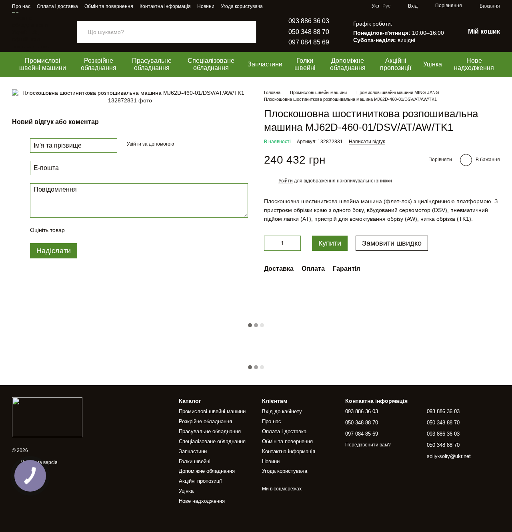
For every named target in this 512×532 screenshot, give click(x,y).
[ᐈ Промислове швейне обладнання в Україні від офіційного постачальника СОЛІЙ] (47, 417)
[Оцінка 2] (90, 230)
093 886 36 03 (308, 21)
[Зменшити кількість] (270, 243)
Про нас (21, 6)
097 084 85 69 (308, 42)
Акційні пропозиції (395, 64)
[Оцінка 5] (129, 230)
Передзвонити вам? (368, 445)
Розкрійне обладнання (98, 64)
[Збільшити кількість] (294, 243)
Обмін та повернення (108, 6)
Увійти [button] (285, 181)
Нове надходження (474, 64)
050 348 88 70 (308, 31)
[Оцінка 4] (116, 230)
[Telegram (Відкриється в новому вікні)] (283, 6)
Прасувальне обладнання (152, 64)
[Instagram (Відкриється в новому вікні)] (274, 6)
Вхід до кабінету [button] (282, 411)
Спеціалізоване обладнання (211, 64)
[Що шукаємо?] (250, 32)
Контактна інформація (165, 6)
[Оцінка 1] (78, 230)
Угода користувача (242, 6)
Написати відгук (367, 141)
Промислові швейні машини (42, 64)
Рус (386, 6)
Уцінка (432, 64)
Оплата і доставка (57, 6)
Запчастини (265, 64)
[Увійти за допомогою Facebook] (183, 144)
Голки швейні (305, 64)
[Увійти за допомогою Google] (195, 144)
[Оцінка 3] (103, 230)
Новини (205, 6)
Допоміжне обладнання (348, 64)
